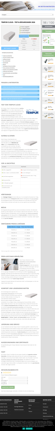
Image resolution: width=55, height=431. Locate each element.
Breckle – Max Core (50, 107)
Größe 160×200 (3, 410)
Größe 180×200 (3, 413)
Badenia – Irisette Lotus (50, 68)
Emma (30, 405)
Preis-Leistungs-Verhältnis (9, 67)
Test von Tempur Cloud (8, 57)
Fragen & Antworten (7, 55)
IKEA (30, 408)
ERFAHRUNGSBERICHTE (8, 76)
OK (23, 428)
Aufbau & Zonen (6, 59)
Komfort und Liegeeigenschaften (10, 69)
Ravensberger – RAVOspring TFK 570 (51, 92)
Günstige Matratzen (18, 406)
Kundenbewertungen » (24, 36)
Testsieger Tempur (7, 197)
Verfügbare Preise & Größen (9, 66)
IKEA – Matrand (50, 100)
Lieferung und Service (8, 71)
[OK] (53, 425)
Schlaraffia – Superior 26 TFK (50, 60)
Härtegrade (5, 62)
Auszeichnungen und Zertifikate (10, 73)
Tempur (30, 411)
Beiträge (45, 410)
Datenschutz (29, 428)
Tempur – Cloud (50, 84)
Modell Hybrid (4, 317)
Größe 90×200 (3, 403)
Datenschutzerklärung (48, 416)
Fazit (4, 74)
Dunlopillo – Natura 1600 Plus (51, 76)
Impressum (45, 407)
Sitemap (45, 413)
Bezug (4, 64)
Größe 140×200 (3, 407)
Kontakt (44, 403)
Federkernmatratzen (19, 409)
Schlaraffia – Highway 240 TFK (51, 114)
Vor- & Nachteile (6, 61)
